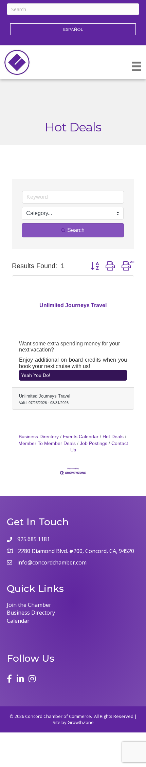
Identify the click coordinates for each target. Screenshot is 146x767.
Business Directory (39, 436)
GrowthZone (81, 722)
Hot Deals (113, 436)
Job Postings (93, 443)
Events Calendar (80, 436)
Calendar (18, 620)
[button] (94, 266)
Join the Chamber (29, 605)
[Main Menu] (136, 66)
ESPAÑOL (73, 29)
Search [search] (76, 230)
